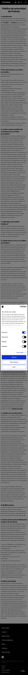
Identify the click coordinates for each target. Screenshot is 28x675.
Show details (20, 352)
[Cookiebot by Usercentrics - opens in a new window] (20, 307)
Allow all (14, 357)
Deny (14, 367)
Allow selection (14, 362)
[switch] (24, 337)
